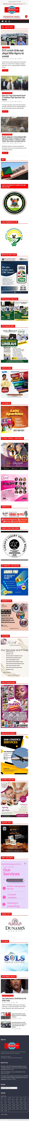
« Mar (2, 1114)
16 (6, 1105)
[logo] (12, 1042)
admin (12, 58)
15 (2, 1105)
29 (2, 1110)
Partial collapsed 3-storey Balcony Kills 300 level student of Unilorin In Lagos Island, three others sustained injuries (14, 139)
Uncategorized (6, 47)
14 (25, 1103)
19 (17, 1105)
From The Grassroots (7, 93)
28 (25, 1108)
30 (6, 1110)
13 (21, 1103)
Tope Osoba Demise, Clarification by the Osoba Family (14, 999)
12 (17, 1103)
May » (6, 1114)
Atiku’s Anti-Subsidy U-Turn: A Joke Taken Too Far (13, 1072)
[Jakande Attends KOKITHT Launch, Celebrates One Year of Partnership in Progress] (6, 1013)
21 (25, 1105)
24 (10, 1108)
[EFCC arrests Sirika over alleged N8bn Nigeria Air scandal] (14, 31)
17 (10, 1105)
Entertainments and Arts (8, 995)
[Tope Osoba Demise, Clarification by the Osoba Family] (14, 980)
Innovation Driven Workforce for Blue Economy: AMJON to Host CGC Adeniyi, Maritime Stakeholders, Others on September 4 (14, 1077)
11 (14, 1103)
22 (2, 1108)
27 (21, 1108)
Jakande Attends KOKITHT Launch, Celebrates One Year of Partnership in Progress (19, 1015)
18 (14, 1105)
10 (10, 1103)
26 (17, 1108)
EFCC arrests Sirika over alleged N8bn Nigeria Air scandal (13, 53)
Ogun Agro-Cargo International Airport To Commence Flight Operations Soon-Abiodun (14, 97)
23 (6, 1108)
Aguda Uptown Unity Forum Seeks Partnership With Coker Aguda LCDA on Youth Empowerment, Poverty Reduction (19, 1025)
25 (14, 1108)
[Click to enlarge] (14, 783)
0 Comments (19, 58)
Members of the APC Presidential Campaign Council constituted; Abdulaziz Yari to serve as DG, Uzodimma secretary (14, 1068)
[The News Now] (2, 21)
